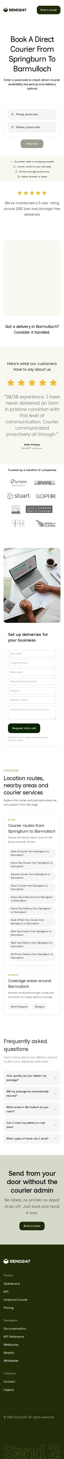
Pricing (8, 1308)
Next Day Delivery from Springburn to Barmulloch (31, 944)
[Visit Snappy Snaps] (16, 509)
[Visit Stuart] (18, 496)
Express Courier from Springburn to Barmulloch (30, 876)
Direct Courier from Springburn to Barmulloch (29, 887)
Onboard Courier (16, 1300)
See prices (32, 143)
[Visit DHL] (44, 482)
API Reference (14, 1337)
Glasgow (39, 1006)
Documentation (15, 1329)
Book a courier (48, 9)
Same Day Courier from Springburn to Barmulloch (32, 864)
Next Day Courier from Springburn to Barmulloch (31, 933)
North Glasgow (19, 1006)
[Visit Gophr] (46, 496)
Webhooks (11, 1345)
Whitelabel (11, 1361)
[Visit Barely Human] (45, 523)
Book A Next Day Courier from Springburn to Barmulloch (27, 921)
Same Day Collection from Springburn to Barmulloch (32, 899)
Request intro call (24, 728)
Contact (9, 1382)
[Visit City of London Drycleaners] (39, 509)
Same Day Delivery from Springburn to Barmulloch (31, 910)
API (6, 1292)
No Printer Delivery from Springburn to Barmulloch (32, 956)
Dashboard (11, 1284)
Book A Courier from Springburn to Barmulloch (30, 853)
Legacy (9, 1390)
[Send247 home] (15, 10)
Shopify (9, 1353)
